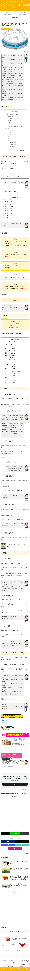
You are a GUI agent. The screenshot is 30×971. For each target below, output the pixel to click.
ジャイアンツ (18, 793)
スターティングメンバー (13, 118)
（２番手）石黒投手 (12, 132)
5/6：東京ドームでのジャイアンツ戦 (14, 114)
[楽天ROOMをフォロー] (15, 848)
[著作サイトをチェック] (8, 841)
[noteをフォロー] (22, 845)
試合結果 (10, 122)
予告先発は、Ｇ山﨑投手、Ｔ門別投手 (16, 150)
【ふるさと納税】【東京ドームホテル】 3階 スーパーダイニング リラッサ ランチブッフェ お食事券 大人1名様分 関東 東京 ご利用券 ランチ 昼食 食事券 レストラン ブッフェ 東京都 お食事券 (19, 741)
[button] (24, 833)
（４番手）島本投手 (12, 136)
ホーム (7, 964)
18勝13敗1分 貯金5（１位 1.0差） (15, 126)
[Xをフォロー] (22, 841)
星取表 (7, 124)
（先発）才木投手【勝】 (13, 130)
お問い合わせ (22, 964)
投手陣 (7, 128)
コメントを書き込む (15, 931)
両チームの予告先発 (12, 116)
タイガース (25, 793)
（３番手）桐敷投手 (12, 134)
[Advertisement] (15, 813)
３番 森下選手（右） (12, 142)
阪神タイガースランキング (7, 729)
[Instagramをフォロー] (8, 845)
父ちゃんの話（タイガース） (8, 793)
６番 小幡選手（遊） (12, 144)
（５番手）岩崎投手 (12, 138)
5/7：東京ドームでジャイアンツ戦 (14, 148)
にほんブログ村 (5, 722)
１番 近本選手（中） (12, 146)
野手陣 (7, 140)
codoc (27, 789)
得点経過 (10, 120)
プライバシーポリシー (8, 966)
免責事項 (22, 966)
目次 (13, 111)
